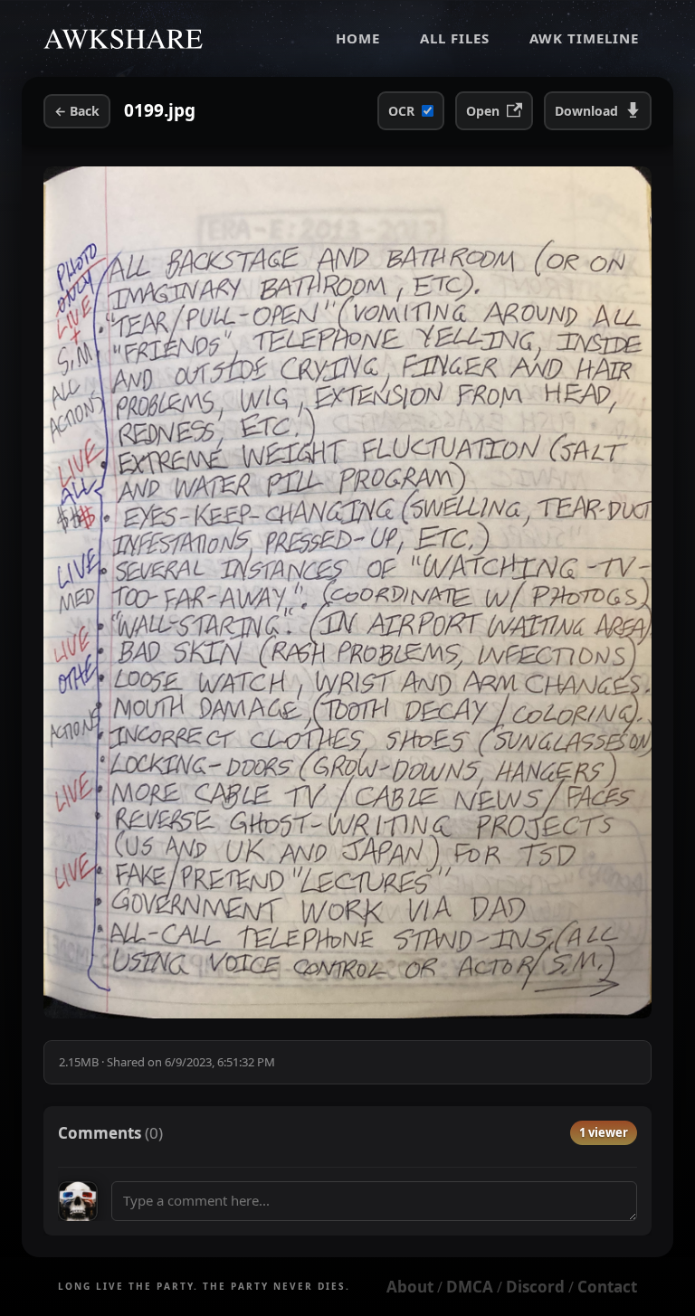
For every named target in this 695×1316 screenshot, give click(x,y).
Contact (607, 1286)
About (409, 1286)
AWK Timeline (584, 38)
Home (358, 38)
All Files (455, 38)
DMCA (469, 1286)
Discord (535, 1286)
